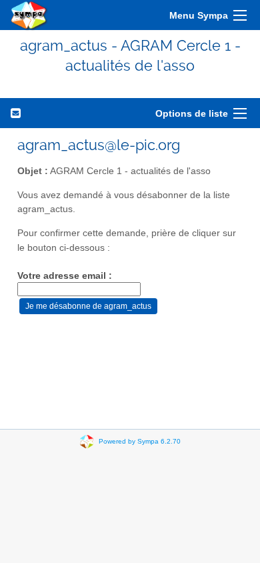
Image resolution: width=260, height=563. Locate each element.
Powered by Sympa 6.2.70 (140, 440)
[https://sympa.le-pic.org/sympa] (29, 15)
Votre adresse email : (64, 276)
